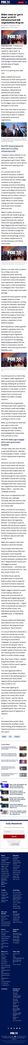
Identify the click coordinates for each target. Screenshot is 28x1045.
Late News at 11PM (4, 940)
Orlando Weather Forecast (17, 863)
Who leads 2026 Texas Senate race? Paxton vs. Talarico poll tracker (9, 760)
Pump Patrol (4, 892)
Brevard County (5, 864)
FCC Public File (4, 983)
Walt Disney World (5, 922)
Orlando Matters (5, 938)
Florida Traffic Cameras (4, 901)
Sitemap (3, 886)
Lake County (4, 868)
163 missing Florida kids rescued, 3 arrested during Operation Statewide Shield (9, 774)
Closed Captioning (5, 981)
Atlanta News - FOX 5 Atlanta (16, 940)
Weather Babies (17, 896)
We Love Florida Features (5, 916)
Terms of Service (15, 845)
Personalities (4, 961)
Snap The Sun (16, 879)
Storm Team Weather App (16, 876)
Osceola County (5, 873)
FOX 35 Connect (17, 964)
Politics (17, 736)
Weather (16, 855)
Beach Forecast (16, 870)
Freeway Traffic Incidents (5, 898)
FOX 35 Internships (5, 965)
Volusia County (4, 877)
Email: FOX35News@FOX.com (18, 957)
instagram (14, 1028)
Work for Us (4, 963)
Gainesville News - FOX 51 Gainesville (17, 934)
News (18, 25)
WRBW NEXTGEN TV (5, 975)
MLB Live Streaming (15, 999)
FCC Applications (5, 985)
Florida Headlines (5, 857)
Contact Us (4, 960)
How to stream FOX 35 (5, 954)
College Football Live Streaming (17, 996)
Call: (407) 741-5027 (16, 954)
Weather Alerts (16, 861)
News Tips (16, 951)
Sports (15, 912)
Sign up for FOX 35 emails (5, 967)
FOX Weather (16, 874)
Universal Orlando (5, 925)
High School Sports (17, 922)
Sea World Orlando (5, 924)
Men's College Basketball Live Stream (16, 1010)
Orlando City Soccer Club (16, 919)
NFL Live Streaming (15, 993)
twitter (11, 1028)
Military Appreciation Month (4, 883)
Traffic (3, 890)
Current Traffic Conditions (4, 894)
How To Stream (5, 931)
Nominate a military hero (4, 879)
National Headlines (5, 862)
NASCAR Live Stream (16, 1002)
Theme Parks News (4, 919)
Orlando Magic (16, 917)
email (20, 1028)
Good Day (16, 890)
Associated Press (13, 25)
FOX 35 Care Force (17, 894)
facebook (8, 1028)
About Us (4, 951)
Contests (4, 989)
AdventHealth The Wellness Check (17, 898)
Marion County (4, 869)
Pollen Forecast (16, 872)
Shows (3, 929)
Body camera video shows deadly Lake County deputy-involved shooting (18, 799)
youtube (17, 1028)
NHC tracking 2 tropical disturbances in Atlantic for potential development (18, 792)
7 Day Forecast (16, 865)
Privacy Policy (15, 843)
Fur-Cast (15, 904)
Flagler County (4, 866)
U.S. (10, 736)
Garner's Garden (17, 902)
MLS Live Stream (17, 1020)
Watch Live (21, 2)
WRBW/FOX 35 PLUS (4, 979)
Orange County (5, 871)
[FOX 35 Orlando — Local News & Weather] (5, 2)
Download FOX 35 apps (5, 971)
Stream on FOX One (16, 990)
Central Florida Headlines (4, 860)
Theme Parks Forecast (16, 868)
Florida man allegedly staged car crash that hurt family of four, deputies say (18, 812)
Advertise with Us (5, 973)
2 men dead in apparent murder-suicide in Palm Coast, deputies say (18, 806)
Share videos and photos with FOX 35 (17, 961)
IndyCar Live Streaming (16, 1006)
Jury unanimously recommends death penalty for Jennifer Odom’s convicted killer (9, 748)
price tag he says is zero (16, 598)
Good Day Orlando (5, 936)
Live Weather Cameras (16, 858)
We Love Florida (17, 892)
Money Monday (16, 908)
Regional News (16, 930)
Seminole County (5, 875)
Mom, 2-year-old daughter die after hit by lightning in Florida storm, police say (18, 786)
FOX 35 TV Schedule (3, 934)
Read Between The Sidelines (16, 914)
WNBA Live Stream (15, 1018)
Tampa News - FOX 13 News (16, 937)
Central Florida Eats (4, 947)
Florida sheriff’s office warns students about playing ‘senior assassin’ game (8, 768)
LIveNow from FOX (4, 944)
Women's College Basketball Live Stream (17, 1014)
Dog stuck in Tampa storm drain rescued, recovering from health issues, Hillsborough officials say (9, 754)
